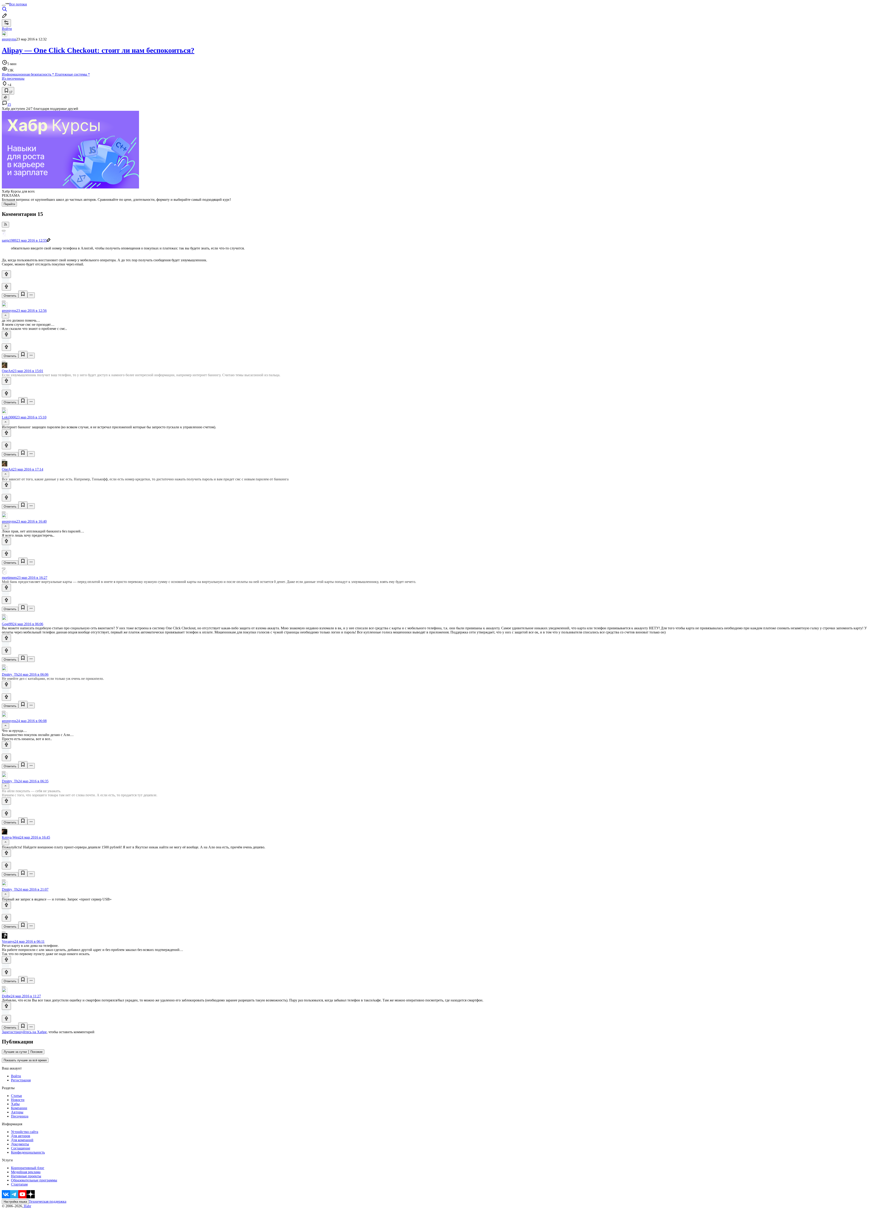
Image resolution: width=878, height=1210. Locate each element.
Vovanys (8, 941)
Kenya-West (11, 837)
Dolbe (6, 996)
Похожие (36, 1052)
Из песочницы (13, 78)
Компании (19, 1108)
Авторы (17, 1112)
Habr (27, 1206)
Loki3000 (9, 417)
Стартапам (19, 1184)
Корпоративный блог (27, 1168)
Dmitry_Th (10, 674)
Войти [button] (7, 29)
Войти (16, 1076)
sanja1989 (9, 240)
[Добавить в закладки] (22, 294)
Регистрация (21, 1080)
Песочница (19, 1116)
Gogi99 (7, 624)
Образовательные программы (34, 1180)
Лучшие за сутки (15, 1052)
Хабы (15, 1104)
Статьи (16, 1096)
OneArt (7, 371)
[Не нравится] (6, 287)
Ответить (10, 295)
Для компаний (22, 1140)
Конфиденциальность (28, 1152)
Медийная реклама (25, 1172)
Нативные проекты (26, 1176)
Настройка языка (15, 1201)
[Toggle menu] (3, 5)
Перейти (9, 204)
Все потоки (18, 4)
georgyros (9, 39)
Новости (17, 1100)
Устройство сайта (24, 1132)
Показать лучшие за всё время (25, 1060)
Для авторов (20, 1136)
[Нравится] (6, 274)
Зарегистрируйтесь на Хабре (24, 1032)
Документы (20, 1144)
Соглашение (20, 1148)
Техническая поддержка (47, 1201)
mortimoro (9, 578)
